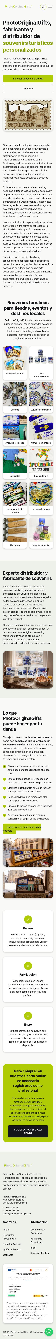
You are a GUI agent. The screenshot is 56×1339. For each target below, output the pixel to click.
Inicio (6, 1229)
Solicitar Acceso (12, 1244)
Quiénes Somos (12, 1249)
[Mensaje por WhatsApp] (49, 1332)
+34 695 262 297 (11, 1210)
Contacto (8, 1254)
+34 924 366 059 (11, 1207)
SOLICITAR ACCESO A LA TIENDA (28, 1131)
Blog (33, 1247)
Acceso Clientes (39, 1253)
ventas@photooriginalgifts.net (17, 1213)
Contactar (28, 88)
